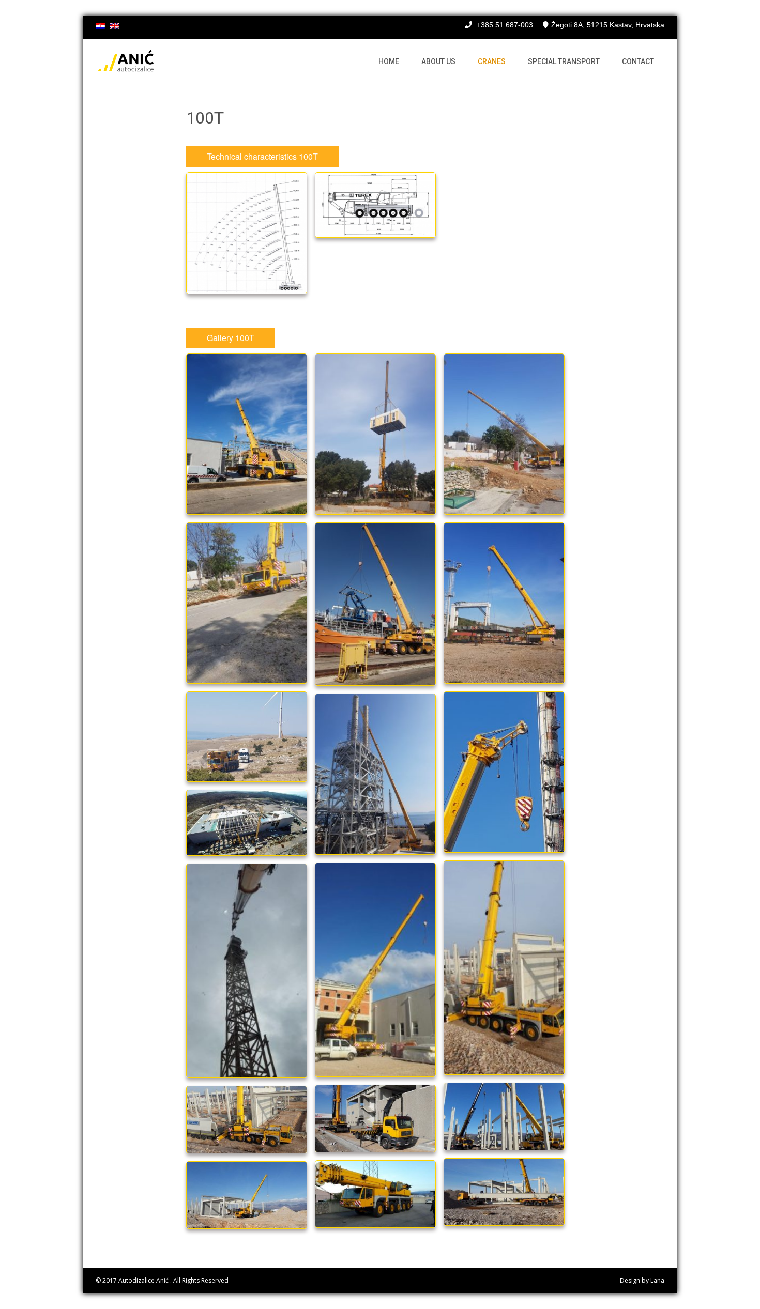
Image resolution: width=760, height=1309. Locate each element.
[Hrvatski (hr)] (100, 26)
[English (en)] (114, 26)
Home (388, 61)
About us (438, 61)
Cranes (492, 61)
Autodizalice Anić (144, 1280)
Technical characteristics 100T (262, 156)
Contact (638, 61)
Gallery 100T (230, 338)
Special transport (564, 61)
